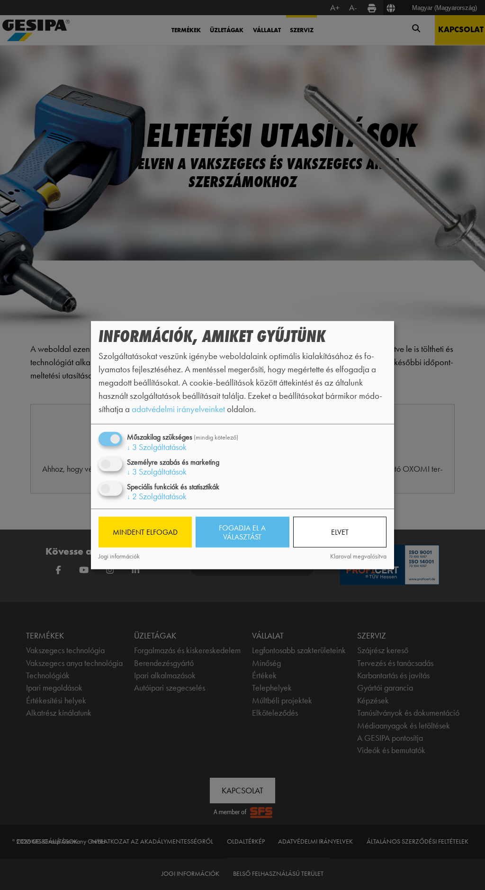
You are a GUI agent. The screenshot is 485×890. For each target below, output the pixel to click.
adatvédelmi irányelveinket (178, 409)
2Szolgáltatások (157, 496)
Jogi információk (119, 556)
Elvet (340, 532)
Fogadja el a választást (242, 532)
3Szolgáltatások (157, 446)
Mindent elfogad (145, 532)
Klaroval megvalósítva (358, 556)
